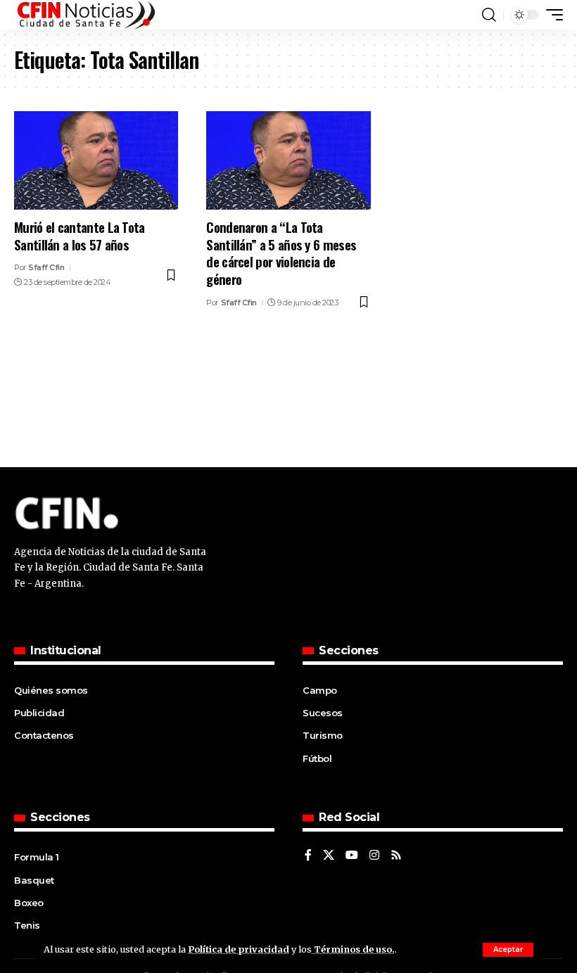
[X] (328, 856)
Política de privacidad (238, 949)
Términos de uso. (353, 949)
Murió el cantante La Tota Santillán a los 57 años (79, 235)
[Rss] (396, 856)
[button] (508, 950)
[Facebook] (308, 856)
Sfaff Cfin (46, 267)
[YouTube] (351, 856)
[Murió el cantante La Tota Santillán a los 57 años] (96, 160)
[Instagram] (374, 856)
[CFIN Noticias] (85, 15)
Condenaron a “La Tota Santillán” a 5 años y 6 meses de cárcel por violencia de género (281, 252)
